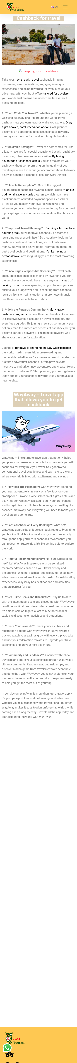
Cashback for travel (38, 18)
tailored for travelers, (56, 93)
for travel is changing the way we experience (43, 348)
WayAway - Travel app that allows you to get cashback (38, 400)
